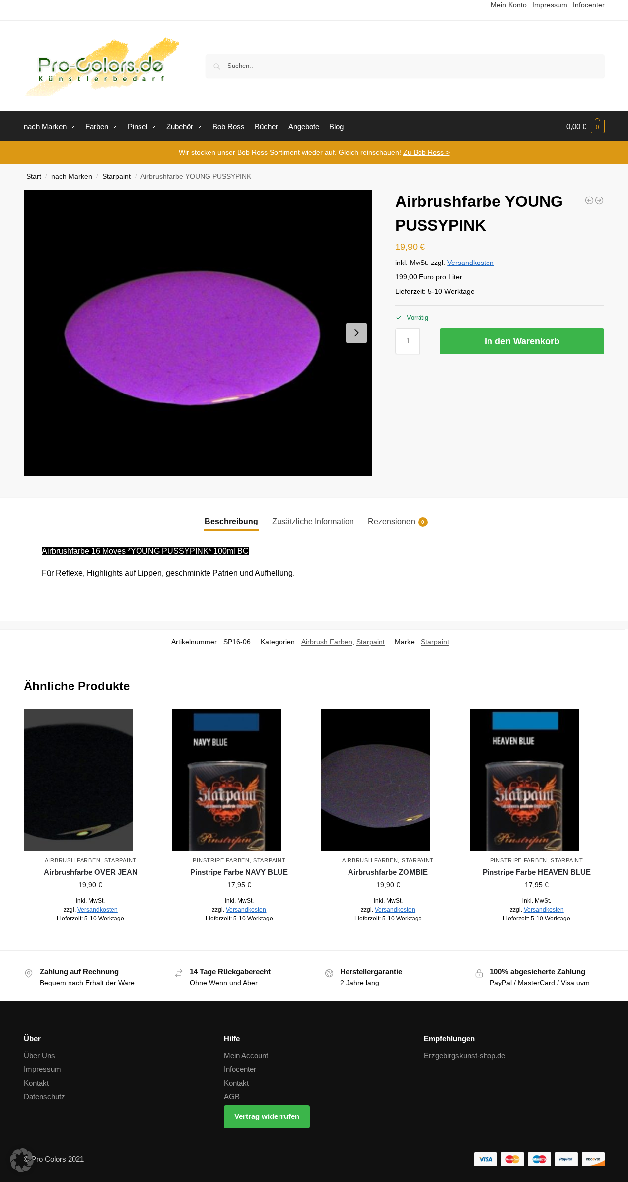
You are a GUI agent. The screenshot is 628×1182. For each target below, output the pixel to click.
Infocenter (240, 1069)
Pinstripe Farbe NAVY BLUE (239, 872)
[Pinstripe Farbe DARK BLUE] (589, 200)
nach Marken (71, 176)
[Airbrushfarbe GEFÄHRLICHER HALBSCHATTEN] (599, 200)
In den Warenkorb (522, 341)
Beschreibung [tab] (231, 521)
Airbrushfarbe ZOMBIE (388, 872)
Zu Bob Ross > (426, 152)
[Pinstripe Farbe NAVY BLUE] (239, 780)
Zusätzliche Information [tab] (313, 521)
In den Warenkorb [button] (90, 940)
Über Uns (39, 1055)
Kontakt (36, 1083)
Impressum (42, 1069)
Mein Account (246, 1055)
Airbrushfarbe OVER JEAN (91, 872)
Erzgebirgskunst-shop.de (464, 1055)
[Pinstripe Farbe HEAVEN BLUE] (537, 780)
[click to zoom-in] (198, 333)
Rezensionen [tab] (396, 521)
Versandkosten (470, 262)
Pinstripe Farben (221, 860)
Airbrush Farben (326, 642)
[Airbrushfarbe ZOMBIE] (388, 780)
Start (33, 176)
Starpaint (116, 176)
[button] (585, 126)
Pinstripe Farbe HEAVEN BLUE (537, 872)
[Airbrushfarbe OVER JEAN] (91, 780)
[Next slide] (356, 333)
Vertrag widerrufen (266, 1116)
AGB (232, 1096)
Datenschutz (44, 1096)
